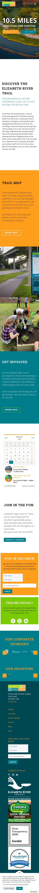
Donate (11, 709)
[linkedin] (26, 621)
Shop (10, 731)
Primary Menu (35, 3)
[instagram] (19, 621)
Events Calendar (14, 718)
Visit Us (11, 722)
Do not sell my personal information (16, 884)
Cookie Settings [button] (9, 888)
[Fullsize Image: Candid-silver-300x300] (19, 834)
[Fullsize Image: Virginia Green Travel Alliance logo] (19, 811)
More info (11, 233)
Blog (10, 726)
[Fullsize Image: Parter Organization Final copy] (19, 858)
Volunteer (12, 714)
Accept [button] (20, 888)
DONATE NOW (10, 32)
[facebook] (13, 621)
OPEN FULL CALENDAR (15, 540)
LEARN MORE (28, 32)
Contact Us (12, 701)
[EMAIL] (19, 585)
